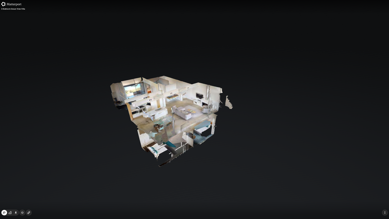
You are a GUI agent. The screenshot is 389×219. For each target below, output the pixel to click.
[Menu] (385, 213)
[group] (10, 213)
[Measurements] (29, 213)
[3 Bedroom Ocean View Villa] (194, 109)
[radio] (4, 212)
